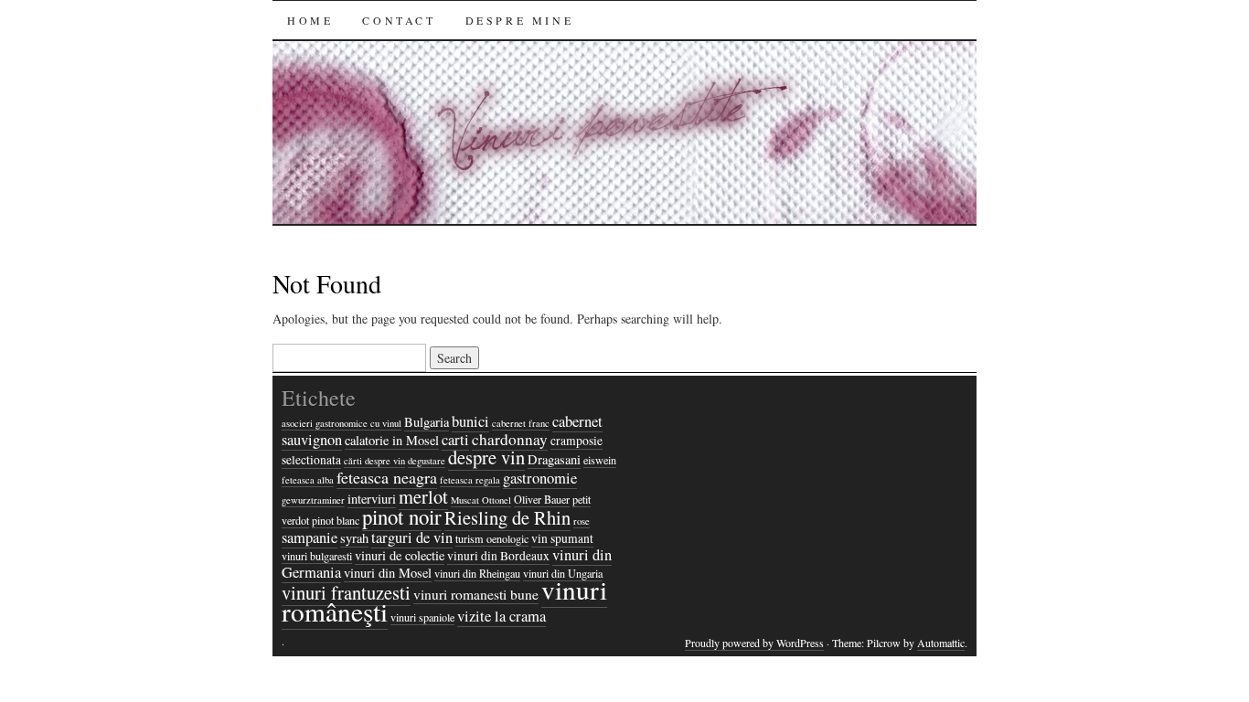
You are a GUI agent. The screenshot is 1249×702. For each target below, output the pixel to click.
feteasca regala (470, 479)
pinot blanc (335, 520)
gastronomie (540, 478)
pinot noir (402, 516)
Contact (398, 20)
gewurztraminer (313, 500)
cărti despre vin (374, 460)
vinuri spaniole (422, 617)
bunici (470, 421)
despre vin (486, 457)
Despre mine (519, 20)
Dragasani (554, 459)
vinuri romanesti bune (476, 594)
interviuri (371, 498)
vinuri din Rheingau (477, 573)
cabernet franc (521, 423)
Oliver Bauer (542, 499)
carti (455, 440)
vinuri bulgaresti (317, 555)
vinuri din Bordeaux (498, 556)
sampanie (309, 537)
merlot (423, 496)
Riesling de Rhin (507, 517)
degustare (426, 460)
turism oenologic (491, 538)
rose (581, 521)
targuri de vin (412, 537)
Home (310, 20)
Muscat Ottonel (481, 500)
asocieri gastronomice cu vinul (341, 423)
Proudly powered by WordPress (754, 642)
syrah (354, 538)
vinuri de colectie (399, 555)
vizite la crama (501, 616)
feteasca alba (308, 479)
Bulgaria (426, 422)
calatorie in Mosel (392, 440)
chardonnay (510, 439)
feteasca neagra (386, 477)
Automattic (941, 642)
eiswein (599, 459)
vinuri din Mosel (388, 572)
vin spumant (562, 538)
